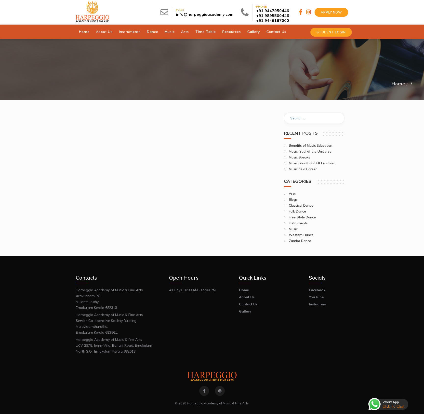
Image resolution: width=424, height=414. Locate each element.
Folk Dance (297, 211)
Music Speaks (299, 157)
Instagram (317, 304)
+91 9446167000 (272, 20)
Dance (152, 31)
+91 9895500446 (272, 15)
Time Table (205, 31)
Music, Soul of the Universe (310, 151)
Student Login (331, 32)
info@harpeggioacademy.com (204, 14)
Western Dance (301, 235)
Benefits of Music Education (310, 145)
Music (170, 31)
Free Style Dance (302, 217)
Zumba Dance (300, 241)
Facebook (317, 290)
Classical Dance (301, 205)
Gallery (253, 31)
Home (84, 31)
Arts (185, 31)
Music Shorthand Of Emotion (311, 163)
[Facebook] (301, 12)
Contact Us (276, 31)
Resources (231, 31)
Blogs (293, 199)
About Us (104, 31)
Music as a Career (303, 169)
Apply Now (331, 12)
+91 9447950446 (272, 10)
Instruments (130, 31)
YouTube (316, 297)
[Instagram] (308, 12)
